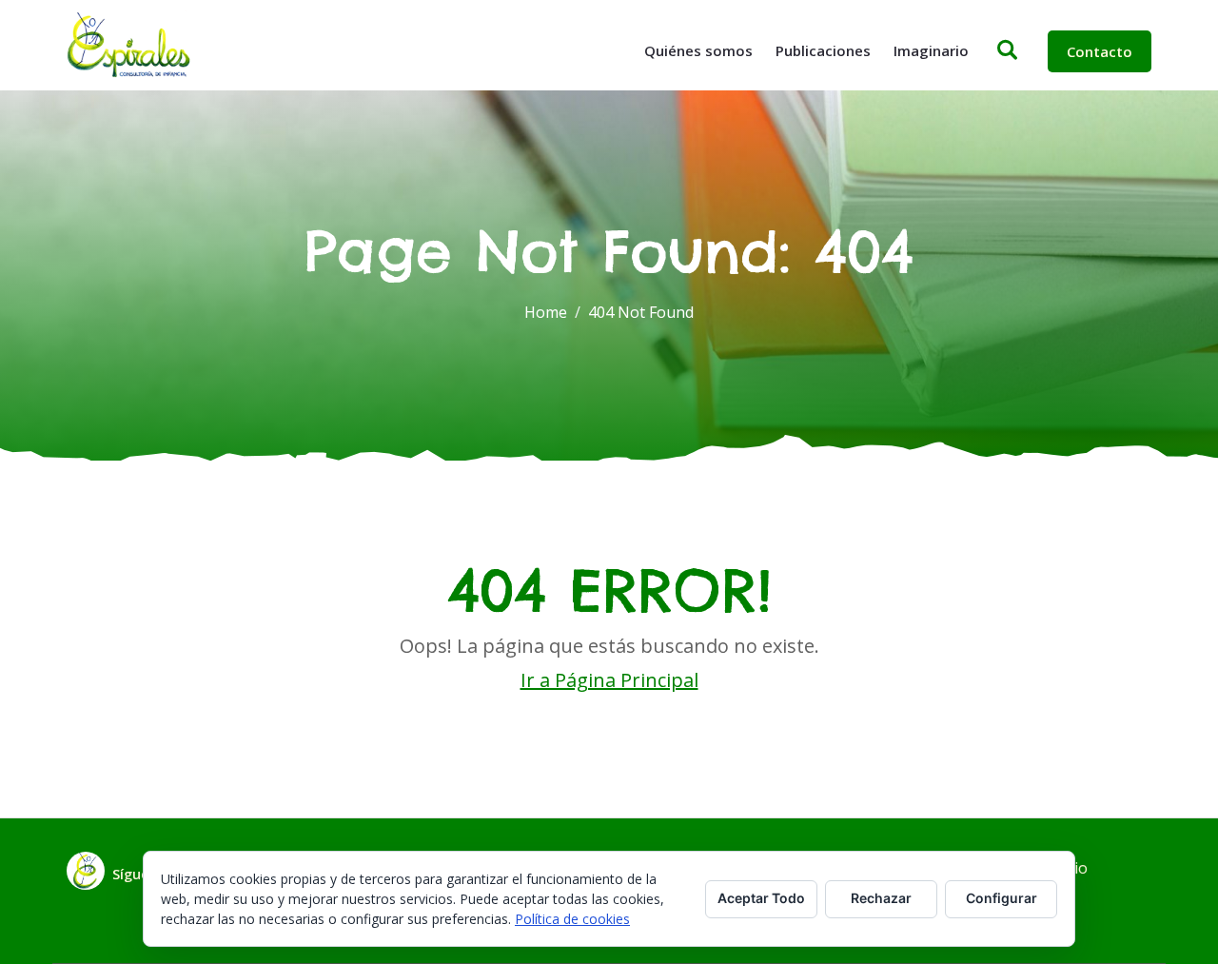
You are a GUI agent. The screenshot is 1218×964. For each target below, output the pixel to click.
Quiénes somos (698, 50)
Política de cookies (572, 919)
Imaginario (931, 50)
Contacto (1099, 51)
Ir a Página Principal (609, 680)
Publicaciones (823, 50)
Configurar (1001, 898)
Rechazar (881, 898)
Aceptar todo (761, 898)
